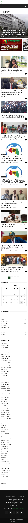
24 (3, 302)
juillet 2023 (3, 423)
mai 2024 (3, 401)
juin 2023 (3, 425)
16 (24, 297)
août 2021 (3, 472)
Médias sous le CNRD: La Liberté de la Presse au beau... (13, 225)
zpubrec (3, 334)
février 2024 (4, 408)
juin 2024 (3, 399)
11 (6, 297)
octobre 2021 (4, 468)
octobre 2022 (4, 442)
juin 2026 (3, 347)
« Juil (2, 307)
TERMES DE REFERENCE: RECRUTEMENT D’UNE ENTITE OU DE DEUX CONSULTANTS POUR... (13, 158)
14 (17, 297)
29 (21, 302)
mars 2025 (3, 380)
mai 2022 (3, 453)
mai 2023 (3, 427)
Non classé (4, 323)
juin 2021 (3, 476)
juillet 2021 (3, 474)
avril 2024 (3, 403)
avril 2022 (3, 455)
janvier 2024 (4, 410)
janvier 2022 (4, 461)
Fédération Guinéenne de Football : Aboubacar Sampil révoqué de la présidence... (12, 247)
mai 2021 (3, 479)
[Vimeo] (14, 512)
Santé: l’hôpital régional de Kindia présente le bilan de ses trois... (12, 268)
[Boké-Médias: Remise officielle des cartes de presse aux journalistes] (14, 128)
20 (14, 299)
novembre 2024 (5, 388)
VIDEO (2, 330)
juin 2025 (3, 373)
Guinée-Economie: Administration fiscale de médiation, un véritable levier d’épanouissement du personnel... (12, 93)
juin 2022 (3, 451)
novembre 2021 (5, 466)
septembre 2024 (5, 393)
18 (6, 299)
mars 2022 (3, 457)
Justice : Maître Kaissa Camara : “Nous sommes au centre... (12, 71)
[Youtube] (21, 512)
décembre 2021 (5, 464)
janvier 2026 (4, 358)
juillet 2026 (3, 345)
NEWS (2, 321)
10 (3, 297)
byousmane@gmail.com (18, 508)
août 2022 (3, 446)
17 (3, 299)
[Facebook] (6, 512)
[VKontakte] (17, 512)
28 (17, 302)
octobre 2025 (4, 365)
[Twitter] (10, 512)
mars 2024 (3, 405)
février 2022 (4, 459)
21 (17, 299)
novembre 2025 (5, 362)
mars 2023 (3, 431)
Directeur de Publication (6, 36)
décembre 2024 (5, 386)
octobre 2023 (4, 416)
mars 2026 (3, 354)
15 (21, 297)
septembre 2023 (5, 418)
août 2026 (3, 343)
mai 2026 (3, 350)
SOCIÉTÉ (3, 327)
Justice (2, 319)
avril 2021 (3, 481)
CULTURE (3, 317)
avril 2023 (3, 429)
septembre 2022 (5, 444)
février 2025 (4, 382)
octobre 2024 (4, 390)
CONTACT (3, 28)
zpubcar (3, 332)
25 (6, 302)
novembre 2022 (5, 440)
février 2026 (4, 356)
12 (11, 297)
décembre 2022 (5, 438)
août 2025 (3, 369)
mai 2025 (3, 375)
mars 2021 (3, 483)
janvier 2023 (4, 436)
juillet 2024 (3, 397)
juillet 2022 (3, 448)
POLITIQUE (4, 325)
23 (24, 299)
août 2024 (3, 395)
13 (14, 297)
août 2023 (3, 421)
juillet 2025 (3, 371)
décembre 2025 (5, 360)
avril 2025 (3, 378)
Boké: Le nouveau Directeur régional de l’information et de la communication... (13, 203)
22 (21, 299)
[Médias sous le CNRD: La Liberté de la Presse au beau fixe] (14, 216)
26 (11, 302)
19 (11, 299)
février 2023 (4, 433)
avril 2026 (3, 352)
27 (14, 302)
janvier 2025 (4, 384)
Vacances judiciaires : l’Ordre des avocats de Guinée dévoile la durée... (13, 116)
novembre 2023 (5, 414)
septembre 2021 (5, 470)
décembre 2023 (5, 412)
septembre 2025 (5, 367)
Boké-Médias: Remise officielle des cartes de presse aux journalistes (13, 137)
